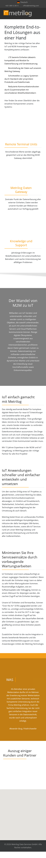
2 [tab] (21, 737)
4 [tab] (27, 737)
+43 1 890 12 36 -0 (11, 5)
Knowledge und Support (21, 243)
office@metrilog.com (31, 5)
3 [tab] (24, 737)
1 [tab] (19, 737)
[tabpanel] (23, 710)
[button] (23, 813)
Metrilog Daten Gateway (21, 190)
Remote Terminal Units (21, 144)
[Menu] (27, 13)
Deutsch (24, 2)
